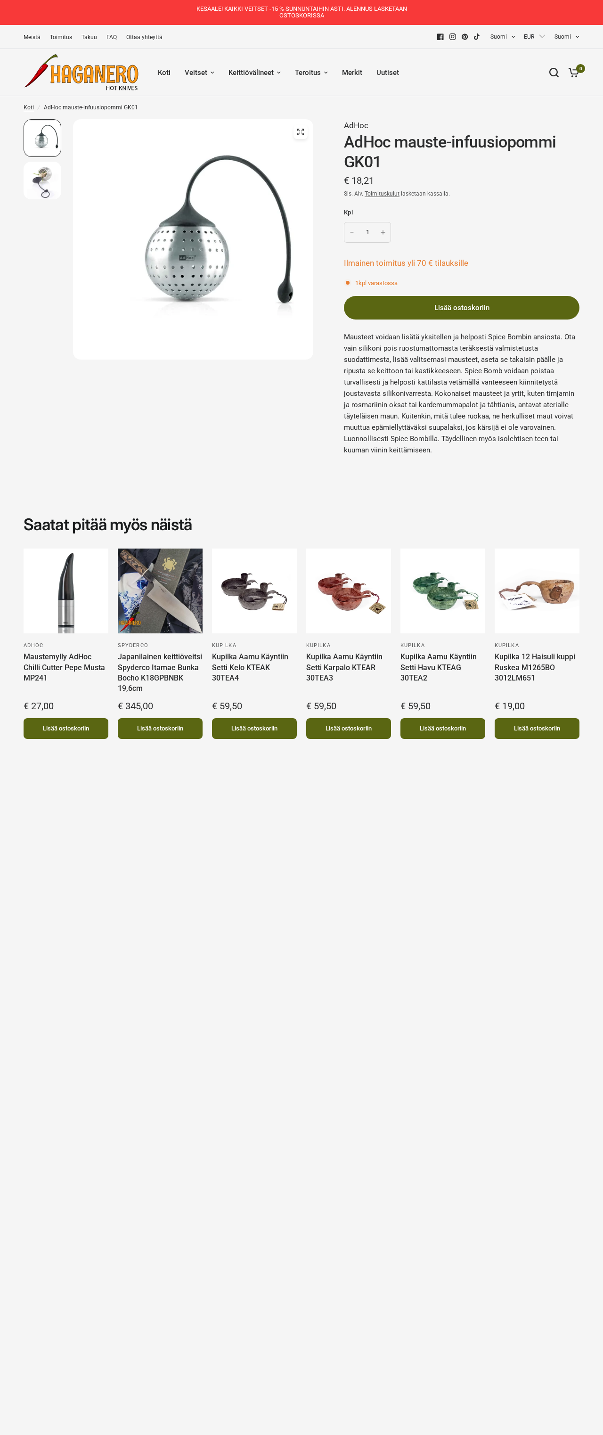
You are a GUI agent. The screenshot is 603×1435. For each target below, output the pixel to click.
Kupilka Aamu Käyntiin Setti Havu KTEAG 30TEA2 (438, 667)
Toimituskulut (382, 193)
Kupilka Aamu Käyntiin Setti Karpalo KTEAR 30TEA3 (344, 667)
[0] (571, 72)
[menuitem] (34, 37)
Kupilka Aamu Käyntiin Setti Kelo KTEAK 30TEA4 (250, 667)
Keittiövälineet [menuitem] (251, 72)
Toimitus (61, 37)
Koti (29, 107)
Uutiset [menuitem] (387, 72)
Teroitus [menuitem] (308, 72)
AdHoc (356, 125)
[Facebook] (440, 37)
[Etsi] (554, 72)
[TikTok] (477, 37)
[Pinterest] (465, 37)
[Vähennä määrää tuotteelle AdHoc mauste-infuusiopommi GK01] (351, 232)
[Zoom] (300, 132)
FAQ (111, 37)
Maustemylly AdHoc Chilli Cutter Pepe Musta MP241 (64, 667)
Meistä (32, 37)
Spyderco (133, 645)
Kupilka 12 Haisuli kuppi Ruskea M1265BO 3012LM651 (535, 667)
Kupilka (224, 645)
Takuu (89, 37)
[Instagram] (453, 37)
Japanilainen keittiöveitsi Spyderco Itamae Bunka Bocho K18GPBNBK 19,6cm (160, 672)
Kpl (348, 212)
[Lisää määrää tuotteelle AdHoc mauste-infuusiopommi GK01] (383, 232)
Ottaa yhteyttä (144, 37)
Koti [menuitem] (164, 72)
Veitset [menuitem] (196, 72)
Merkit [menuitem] (352, 72)
